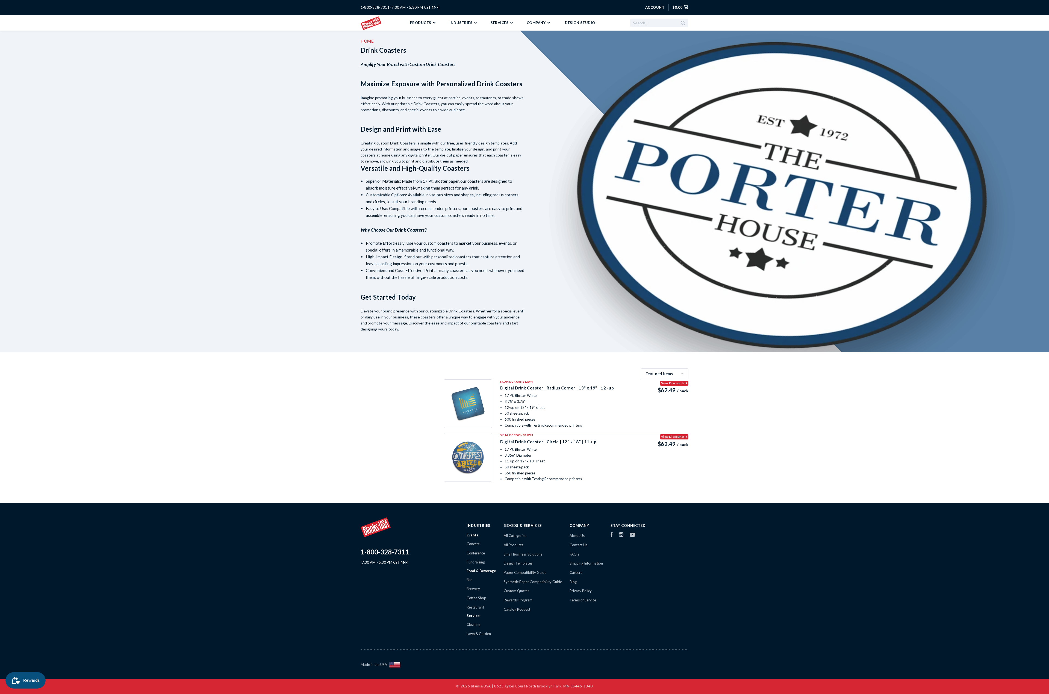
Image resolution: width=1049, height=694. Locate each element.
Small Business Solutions (523, 554)
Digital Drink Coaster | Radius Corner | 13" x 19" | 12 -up (557, 387)
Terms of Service (583, 600)
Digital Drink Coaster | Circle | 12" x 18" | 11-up (548, 441)
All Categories (515, 535)
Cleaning (473, 624)
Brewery (473, 588)
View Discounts (673, 383)
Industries (461, 22)
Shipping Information (586, 563)
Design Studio (580, 22)
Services (500, 22)
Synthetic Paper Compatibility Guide (533, 582)
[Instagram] (621, 535)
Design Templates (518, 563)
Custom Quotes (516, 591)
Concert (473, 544)
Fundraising (476, 562)
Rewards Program (518, 600)
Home (367, 41)
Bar (469, 579)
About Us (577, 535)
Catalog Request (517, 609)
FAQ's (574, 554)
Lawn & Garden (479, 633)
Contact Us (578, 545)
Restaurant (475, 607)
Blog (573, 582)
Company (537, 22)
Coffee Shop (476, 598)
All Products (513, 545)
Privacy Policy (581, 591)
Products (421, 22)
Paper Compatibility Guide (525, 572)
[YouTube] (632, 535)
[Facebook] (612, 535)
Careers (576, 572)
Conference (476, 553)
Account (655, 7)
